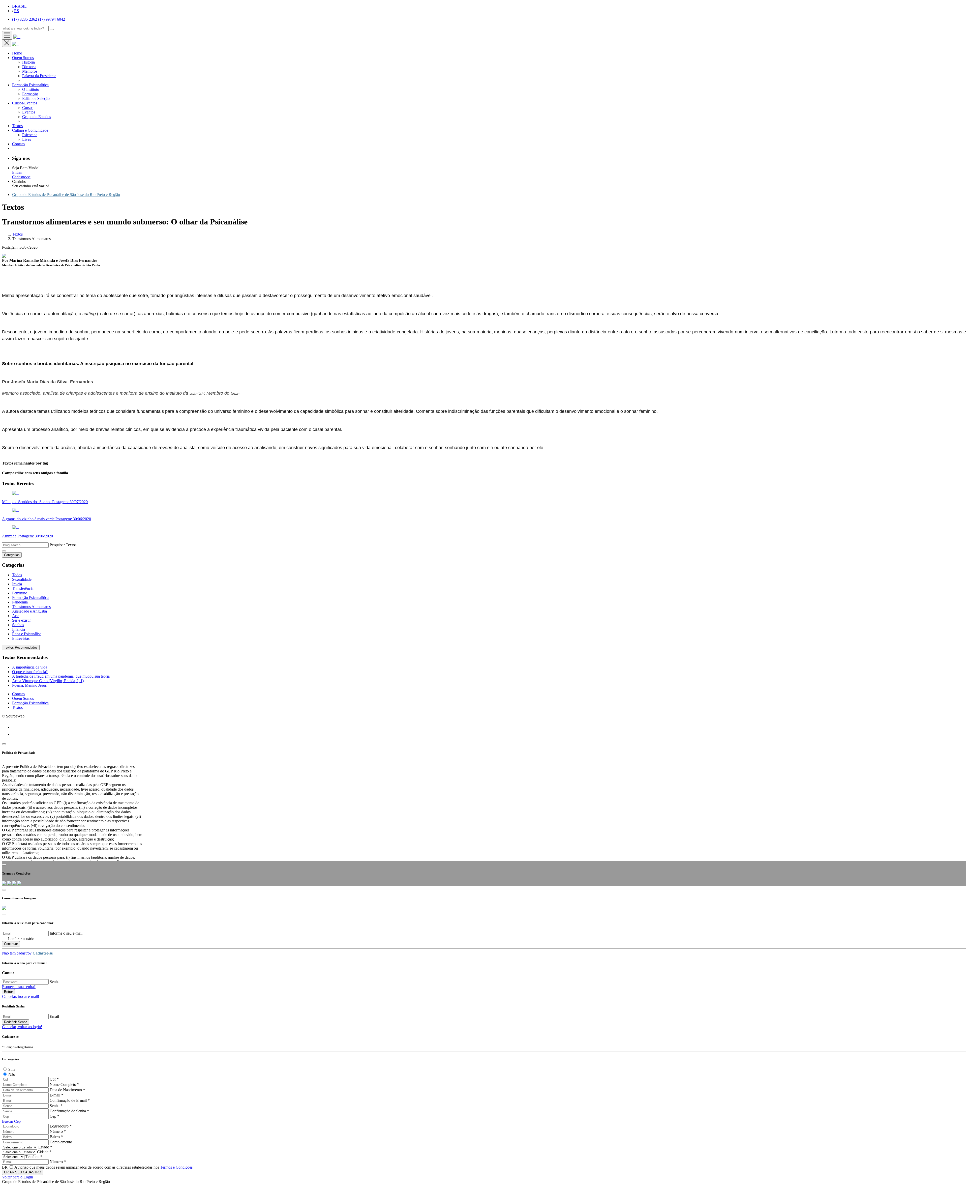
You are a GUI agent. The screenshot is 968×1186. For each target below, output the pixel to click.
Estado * (45, 1147)
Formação (30, 94)
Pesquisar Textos (63, 545)
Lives (26, 139)
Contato (18, 694)
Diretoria (29, 67)
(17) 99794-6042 (51, 19)
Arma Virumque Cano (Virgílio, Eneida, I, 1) (48, 681)
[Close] (4, 744)
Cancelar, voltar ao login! (22, 1027)
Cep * (54, 1116)
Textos (17, 126)
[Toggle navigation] (7, 35)
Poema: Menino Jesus (29, 685)
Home (17, 53)
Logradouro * (61, 1126)
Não (11, 1074)
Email (54, 1016)
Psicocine (29, 135)
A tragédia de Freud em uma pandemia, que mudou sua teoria (61, 676)
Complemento (61, 1142)
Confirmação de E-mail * (70, 1100)
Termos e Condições (176, 1167)
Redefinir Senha (15, 1022)
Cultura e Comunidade (30, 130)
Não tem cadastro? (27, 953)
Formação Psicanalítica (30, 85)
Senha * (56, 1106)
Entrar (17, 172)
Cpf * (54, 1079)
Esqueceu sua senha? (19, 987)
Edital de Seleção (36, 98)
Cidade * (44, 1152)
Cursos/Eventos (24, 103)
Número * (58, 1131)
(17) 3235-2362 (25, 19)
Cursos (27, 107)
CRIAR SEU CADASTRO (22, 1172)
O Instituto (30, 89)
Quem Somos (23, 57)
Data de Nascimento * (67, 1090)
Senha (54, 981)
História (28, 62)
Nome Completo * (64, 1084)
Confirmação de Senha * (69, 1111)
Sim (11, 1069)
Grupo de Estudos (36, 116)
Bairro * (56, 1137)
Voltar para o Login (17, 1177)
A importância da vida (29, 667)
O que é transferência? (30, 672)
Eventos (28, 112)
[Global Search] (52, 29)
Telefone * (33, 1156)
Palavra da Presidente (39, 76)
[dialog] (484, 1047)
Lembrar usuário (21, 939)
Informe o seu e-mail (66, 933)
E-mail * (56, 1095)
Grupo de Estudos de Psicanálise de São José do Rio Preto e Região (66, 194)
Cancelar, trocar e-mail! (20, 996)
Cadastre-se (21, 177)
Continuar (11, 944)
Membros (29, 71)
